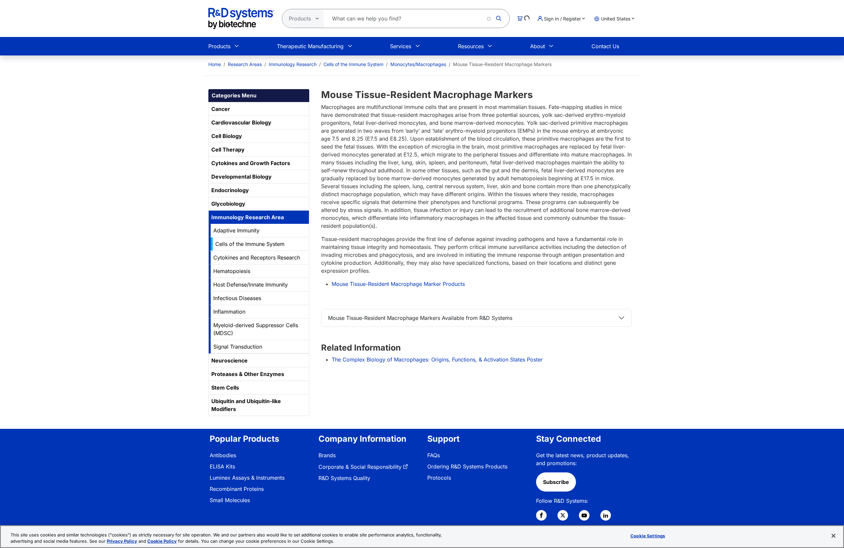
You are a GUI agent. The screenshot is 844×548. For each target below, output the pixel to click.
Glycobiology (228, 203)
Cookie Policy (162, 541)
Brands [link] (327, 455)
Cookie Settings (647, 535)
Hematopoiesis (231, 271)
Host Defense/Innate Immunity (250, 284)
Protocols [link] (439, 477)
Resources (471, 46)
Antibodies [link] (223, 455)
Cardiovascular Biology (241, 122)
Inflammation (229, 311)
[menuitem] (214, 64)
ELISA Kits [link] (222, 466)
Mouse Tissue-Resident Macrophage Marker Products (398, 284)
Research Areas (245, 64)
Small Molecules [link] (230, 500)
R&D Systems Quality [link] (344, 478)
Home (214, 64)
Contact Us (605, 46)
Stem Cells (225, 387)
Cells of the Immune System (353, 64)
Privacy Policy (122, 541)
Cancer (220, 109)
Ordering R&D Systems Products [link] (467, 466)
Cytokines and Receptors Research (256, 257)
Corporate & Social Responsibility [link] (360, 466)
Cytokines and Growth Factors (250, 163)
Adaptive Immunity (236, 230)
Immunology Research (292, 64)
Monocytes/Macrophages (418, 64)
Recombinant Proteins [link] (237, 489)
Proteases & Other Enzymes (247, 374)
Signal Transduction (237, 346)
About (537, 46)
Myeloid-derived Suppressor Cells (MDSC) (255, 329)
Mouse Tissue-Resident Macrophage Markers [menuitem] (502, 64)
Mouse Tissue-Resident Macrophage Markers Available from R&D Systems (420, 318)
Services (400, 46)
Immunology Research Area (247, 217)
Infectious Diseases (237, 298)
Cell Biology (226, 136)
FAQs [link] (433, 455)
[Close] (833, 536)
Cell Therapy (228, 149)
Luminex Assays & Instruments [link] (247, 477)
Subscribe (556, 482)
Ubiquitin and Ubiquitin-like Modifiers (246, 405)
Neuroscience (229, 360)
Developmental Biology (241, 176)
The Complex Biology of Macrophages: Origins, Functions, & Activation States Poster (437, 359)
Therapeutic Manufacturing (310, 46)
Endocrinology (230, 190)
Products (219, 46)
